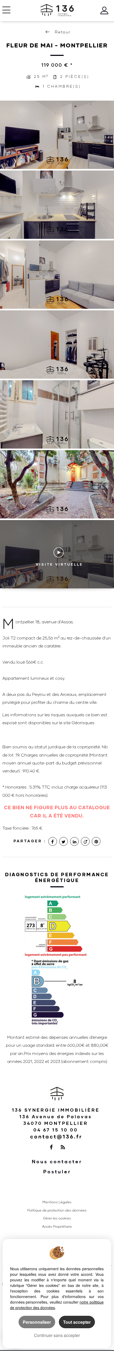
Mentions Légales (57, 1202)
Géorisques (83, 722)
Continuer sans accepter (57, 1335)
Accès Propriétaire (57, 1226)
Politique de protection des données (57, 1210)
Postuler (57, 1172)
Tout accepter (77, 1322)
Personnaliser (37, 1322)
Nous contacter (57, 1162)
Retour (63, 32)
